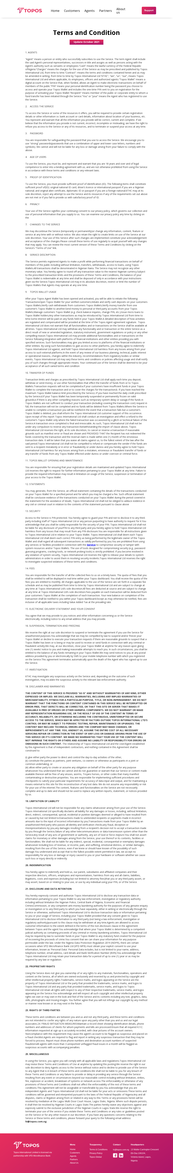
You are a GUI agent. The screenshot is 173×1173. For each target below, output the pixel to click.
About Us (74, 1163)
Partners (105, 10)
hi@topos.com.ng (121, 1150)
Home (55, 10)
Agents (89, 10)
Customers (72, 10)
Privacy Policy (96, 1153)
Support (149, 10)
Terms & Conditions (98, 1149)
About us (120, 10)
